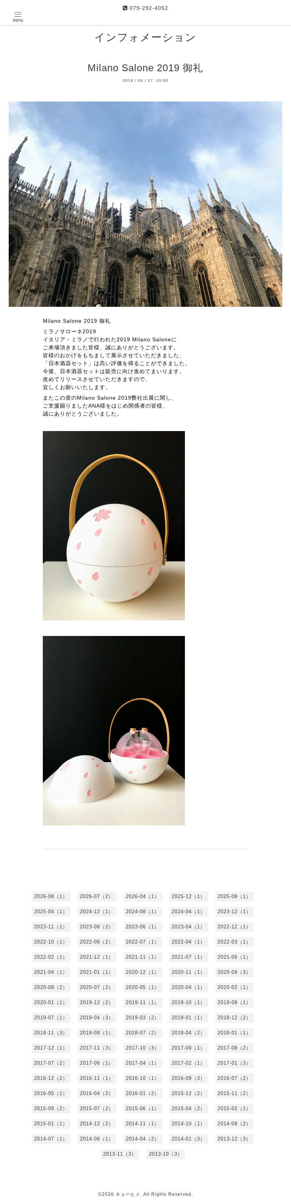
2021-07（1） (188, 957)
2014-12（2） (97, 1123)
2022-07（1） (143, 942)
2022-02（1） (51, 957)
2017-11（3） (97, 1048)
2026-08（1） (51, 896)
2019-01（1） (188, 1017)
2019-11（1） (143, 1002)
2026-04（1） (143, 896)
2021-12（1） (97, 957)
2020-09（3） (234, 972)
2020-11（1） (188, 972)
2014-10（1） (188, 1123)
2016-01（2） (143, 1093)
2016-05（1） (51, 1093)
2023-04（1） (188, 927)
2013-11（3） (120, 1154)
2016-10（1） (143, 1078)
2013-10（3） (166, 1154)
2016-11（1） (97, 1078)
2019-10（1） (188, 1002)
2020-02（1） (234, 987)
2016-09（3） (188, 1078)
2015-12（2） (188, 1093)
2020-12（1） (143, 972)
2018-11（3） (51, 1033)
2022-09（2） (97, 942)
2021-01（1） (97, 972)
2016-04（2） (97, 1093)
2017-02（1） (188, 1063)
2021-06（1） (234, 957)
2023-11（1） (51, 927)
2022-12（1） (234, 927)
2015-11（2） (234, 1093)
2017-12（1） (51, 1048)
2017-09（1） (188, 1048)
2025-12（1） (188, 896)
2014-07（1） (51, 1139)
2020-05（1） (143, 987)
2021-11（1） (143, 957)
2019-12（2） (97, 1002)
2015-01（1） (51, 1123)
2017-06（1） (97, 1063)
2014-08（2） (234, 1123)
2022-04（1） (188, 942)
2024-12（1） (97, 911)
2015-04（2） (188, 1108)
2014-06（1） (97, 1139)
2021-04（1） (51, 972)
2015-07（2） (97, 1108)
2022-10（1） (51, 942)
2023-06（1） (143, 927)
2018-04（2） (188, 1033)
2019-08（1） (234, 1002)
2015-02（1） (234, 1108)
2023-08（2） (97, 927)
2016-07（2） (234, 1078)
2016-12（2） (51, 1078)
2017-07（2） (51, 1063)
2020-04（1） (188, 987)
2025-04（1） (51, 911)
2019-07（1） (51, 1017)
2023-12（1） (234, 911)
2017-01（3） (234, 1063)
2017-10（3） (143, 1048)
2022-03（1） (234, 942)
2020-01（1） (51, 1002)
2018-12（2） (234, 1017)
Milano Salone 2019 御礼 (145, 67)
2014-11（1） (143, 1123)
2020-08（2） (51, 987)
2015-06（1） (143, 1108)
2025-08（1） (234, 896)
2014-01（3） (188, 1139)
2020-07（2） (97, 987)
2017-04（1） (143, 1063)
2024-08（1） (143, 911)
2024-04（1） (188, 911)
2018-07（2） (143, 1033)
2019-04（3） (97, 1017)
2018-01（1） (234, 1033)
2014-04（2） (143, 1139)
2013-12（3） (234, 1139)
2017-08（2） (234, 1048)
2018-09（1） (97, 1033)
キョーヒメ (128, 1194)
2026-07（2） (97, 896)
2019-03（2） (143, 1017)
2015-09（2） (51, 1108)
